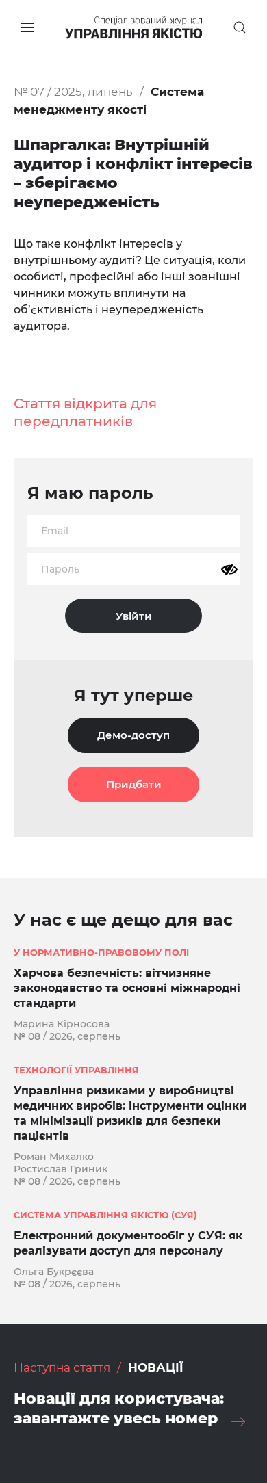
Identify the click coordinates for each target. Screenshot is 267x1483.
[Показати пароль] (229, 569)
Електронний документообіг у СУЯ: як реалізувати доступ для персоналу (128, 1243)
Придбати (134, 784)
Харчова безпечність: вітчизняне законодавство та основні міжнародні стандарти (127, 988)
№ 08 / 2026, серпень (67, 1036)
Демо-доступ (133, 735)
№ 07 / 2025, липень (73, 92)
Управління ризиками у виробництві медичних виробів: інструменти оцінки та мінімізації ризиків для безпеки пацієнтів (130, 1113)
